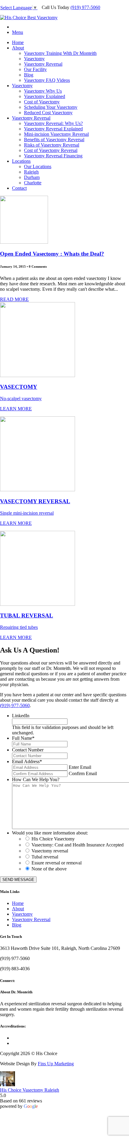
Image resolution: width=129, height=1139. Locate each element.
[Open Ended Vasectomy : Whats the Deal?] (24, 242)
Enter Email (80, 767)
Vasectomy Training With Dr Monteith (60, 53)
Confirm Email (83, 773)
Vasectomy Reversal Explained (53, 128)
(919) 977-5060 (85, 7)
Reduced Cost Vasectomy (48, 112)
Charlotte (32, 182)
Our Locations (37, 166)
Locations (21, 161)
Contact (19, 188)
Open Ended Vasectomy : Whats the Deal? (52, 254)
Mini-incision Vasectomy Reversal (56, 134)
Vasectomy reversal (50, 850)
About (18, 47)
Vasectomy (34, 58)
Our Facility (35, 69)
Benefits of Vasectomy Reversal (54, 139)
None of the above (49, 868)
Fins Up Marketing (56, 1063)
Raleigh (31, 171)
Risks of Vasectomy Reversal (51, 144)
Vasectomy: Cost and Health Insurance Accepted (78, 844)
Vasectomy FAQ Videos (47, 80)
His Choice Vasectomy (53, 838)
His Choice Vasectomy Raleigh (29, 1090)
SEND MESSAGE (18, 879)
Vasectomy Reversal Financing (53, 155)
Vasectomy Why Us (43, 91)
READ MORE (14, 299)
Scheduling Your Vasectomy (50, 107)
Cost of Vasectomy (42, 101)
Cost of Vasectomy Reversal (50, 150)
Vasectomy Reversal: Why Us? (53, 123)
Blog (28, 74)
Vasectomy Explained (44, 96)
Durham (32, 177)
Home (18, 42)
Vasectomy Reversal (43, 64)
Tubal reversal (45, 856)
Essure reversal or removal (57, 862)
